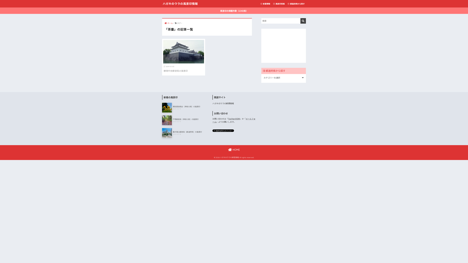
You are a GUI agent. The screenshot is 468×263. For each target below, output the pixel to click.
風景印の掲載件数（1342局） (234, 10)
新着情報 (266, 3)
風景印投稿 (280, 3)
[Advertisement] (283, 46)
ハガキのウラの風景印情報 (180, 3)
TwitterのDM (234, 118)
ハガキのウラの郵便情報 (223, 103)
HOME (236, 149)
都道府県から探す (297, 3)
